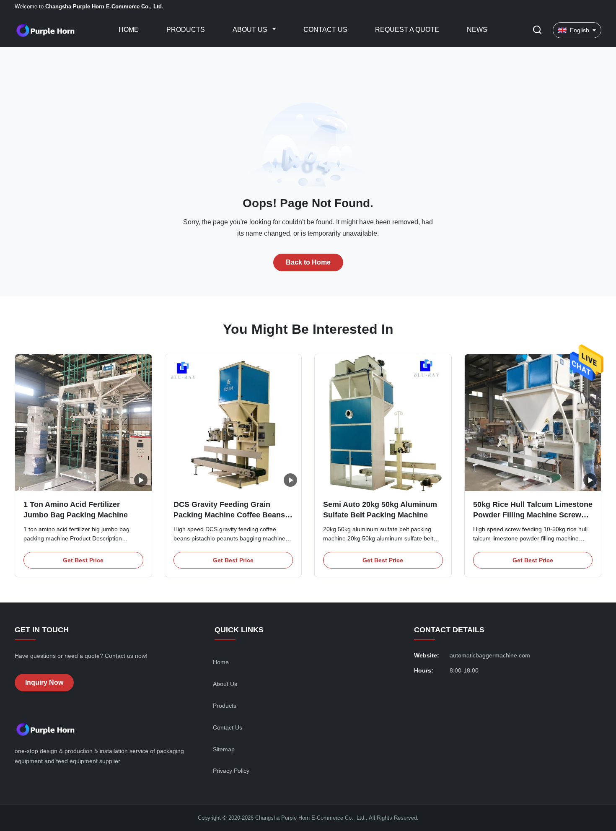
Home (129, 29)
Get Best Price (83, 560)
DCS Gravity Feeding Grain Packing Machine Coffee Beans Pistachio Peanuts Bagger (229, 515)
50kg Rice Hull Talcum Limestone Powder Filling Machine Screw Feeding (533, 515)
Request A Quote (407, 29)
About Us (251, 29)
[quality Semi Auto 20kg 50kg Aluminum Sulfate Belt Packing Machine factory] (383, 422)
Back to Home (308, 262)
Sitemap (224, 749)
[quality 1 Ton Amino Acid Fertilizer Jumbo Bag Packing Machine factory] (83, 422)
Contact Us (325, 29)
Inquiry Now (44, 682)
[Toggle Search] (537, 30)
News (477, 29)
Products (185, 29)
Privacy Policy (231, 770)
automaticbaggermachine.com (490, 655)
